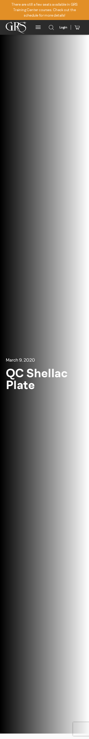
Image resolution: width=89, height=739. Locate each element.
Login (63, 27)
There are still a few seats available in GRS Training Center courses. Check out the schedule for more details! (44, 9)
